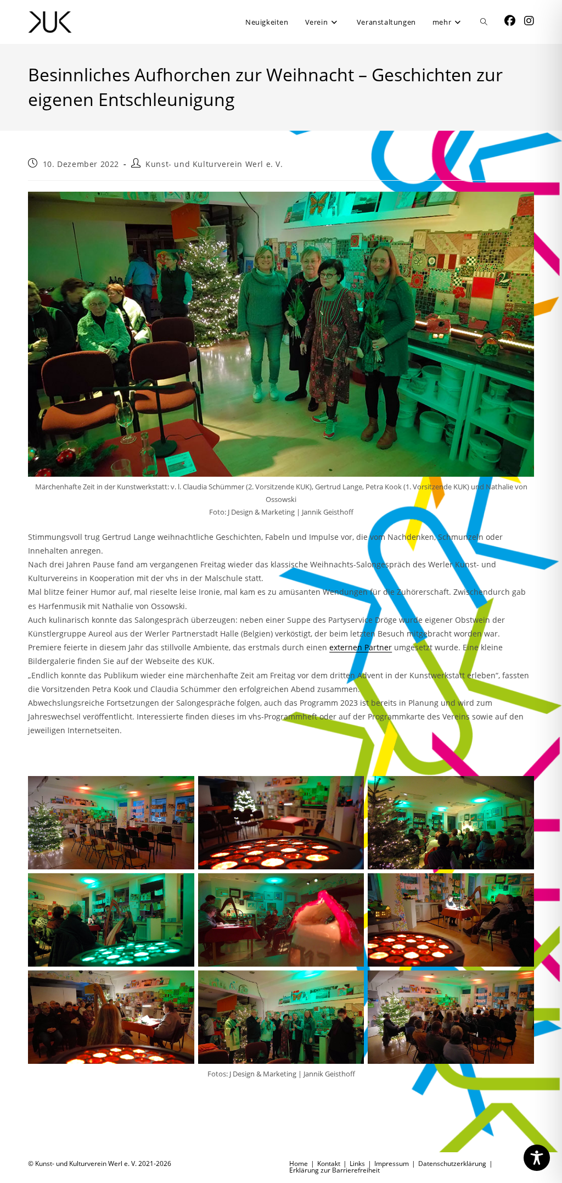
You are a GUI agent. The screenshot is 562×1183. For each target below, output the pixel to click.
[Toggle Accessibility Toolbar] (536, 1157)
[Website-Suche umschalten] (484, 22)
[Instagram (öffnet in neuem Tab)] (529, 20)
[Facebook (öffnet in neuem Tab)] (510, 20)
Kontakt (328, 1163)
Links (357, 1163)
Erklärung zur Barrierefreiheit (334, 1170)
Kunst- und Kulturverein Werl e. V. (214, 164)
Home (298, 1163)
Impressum (391, 1163)
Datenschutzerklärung (452, 1163)
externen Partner (360, 647)
